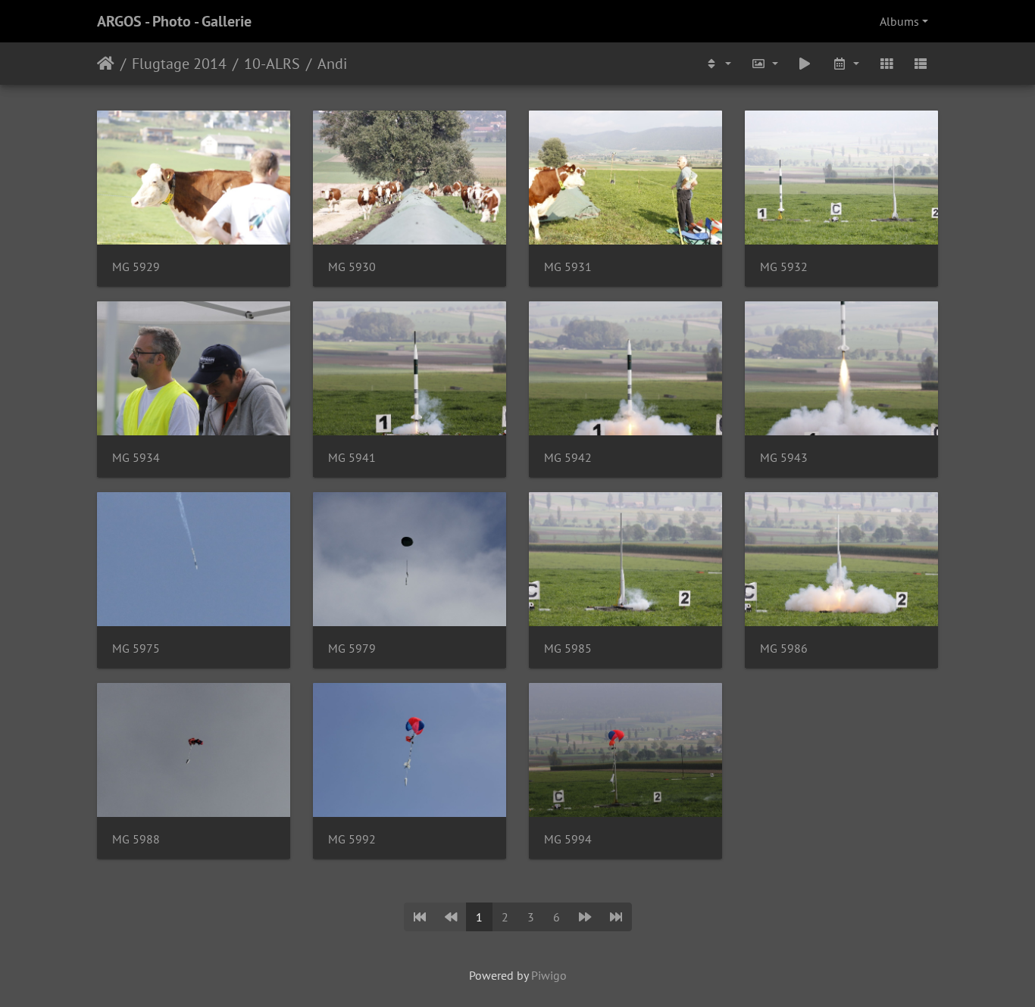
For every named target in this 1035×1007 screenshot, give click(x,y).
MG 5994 (568, 839)
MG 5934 (136, 457)
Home (105, 63)
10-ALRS (272, 63)
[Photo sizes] (764, 63)
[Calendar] (845, 63)
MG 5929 (136, 267)
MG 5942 (568, 457)
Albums (899, 21)
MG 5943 (784, 457)
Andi (332, 63)
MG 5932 (784, 267)
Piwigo (549, 975)
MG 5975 (136, 648)
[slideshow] (805, 63)
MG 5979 (352, 648)
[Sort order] (717, 63)
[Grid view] (886, 63)
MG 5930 (352, 267)
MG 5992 (352, 839)
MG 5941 (352, 457)
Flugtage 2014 (179, 63)
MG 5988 (136, 839)
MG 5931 (568, 267)
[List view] (920, 63)
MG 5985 (568, 648)
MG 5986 (784, 648)
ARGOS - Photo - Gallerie (174, 21)
